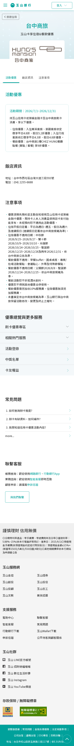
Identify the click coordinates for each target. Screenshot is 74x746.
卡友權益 (12, 370)
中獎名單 (12, 359)
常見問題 (42, 624)
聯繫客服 (42, 617)
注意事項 (44, 77)
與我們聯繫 (17, 497)
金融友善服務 (42, 729)
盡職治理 (31, 735)
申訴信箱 (32, 485)
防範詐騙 (55, 735)
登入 (59, 5)
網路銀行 (35, 474)
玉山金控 (8, 575)
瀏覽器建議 (14, 729)
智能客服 (35, 479)
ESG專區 (43, 735)
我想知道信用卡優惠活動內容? (27, 427)
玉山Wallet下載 (46, 631)
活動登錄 (12, 348)
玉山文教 (8, 595)
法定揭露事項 (59, 729)
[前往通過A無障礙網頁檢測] (26, 711)
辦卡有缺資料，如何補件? (24, 419)
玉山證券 (42, 575)
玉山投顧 (8, 589)
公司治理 (18, 735)
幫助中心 (8, 617)
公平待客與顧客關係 (49, 638)
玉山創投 (8, 582)
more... (9, 436)
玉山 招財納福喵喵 (18, 666)
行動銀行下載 (11, 631)
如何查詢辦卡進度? (20, 410)
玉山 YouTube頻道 (19, 687)
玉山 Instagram (17, 680)
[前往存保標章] (8, 716)
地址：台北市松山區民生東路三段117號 (27, 741)
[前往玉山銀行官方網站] (20, 5)
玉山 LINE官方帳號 (19, 660)
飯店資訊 (27, 77)
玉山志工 (42, 589)
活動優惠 (11, 77)
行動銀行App (52, 474)
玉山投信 (42, 582)
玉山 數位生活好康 (18, 673)
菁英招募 (42, 595)
